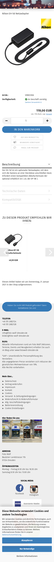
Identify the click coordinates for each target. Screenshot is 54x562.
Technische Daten (13, 191)
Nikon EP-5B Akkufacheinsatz (13, 251)
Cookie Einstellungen (14, 408)
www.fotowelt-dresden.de (26, 350)
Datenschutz (10, 381)
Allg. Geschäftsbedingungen (17, 402)
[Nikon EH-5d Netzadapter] (27, 46)
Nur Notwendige (27, 549)
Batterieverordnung (14, 405)
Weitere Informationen (27, 556)
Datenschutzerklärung (11, 535)
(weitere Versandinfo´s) (33, 102)
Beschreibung (11, 164)
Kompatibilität (11, 199)
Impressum (10, 387)
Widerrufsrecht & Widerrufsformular (21, 399)
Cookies (8, 393)
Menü (4, 4)
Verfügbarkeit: (9, 99)
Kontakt (8, 390)
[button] (6, 120)
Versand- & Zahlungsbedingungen (20, 396)
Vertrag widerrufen (13, 384)
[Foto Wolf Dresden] (27, 4)
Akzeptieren (27, 540)
